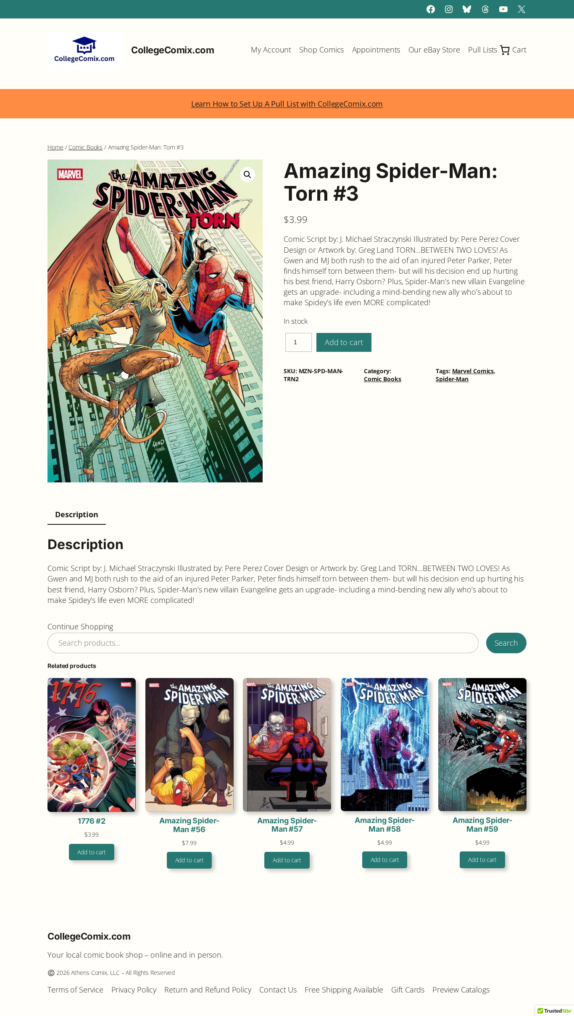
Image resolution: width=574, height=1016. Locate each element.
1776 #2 (91, 821)
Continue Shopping (80, 626)
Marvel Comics (473, 371)
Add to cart (344, 342)
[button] (247, 174)
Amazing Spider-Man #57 (287, 825)
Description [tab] (76, 514)
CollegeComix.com (172, 50)
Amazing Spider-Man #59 (483, 824)
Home (55, 147)
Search (506, 643)
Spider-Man (452, 379)
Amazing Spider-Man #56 (189, 825)
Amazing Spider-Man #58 (385, 824)
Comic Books (85, 147)
